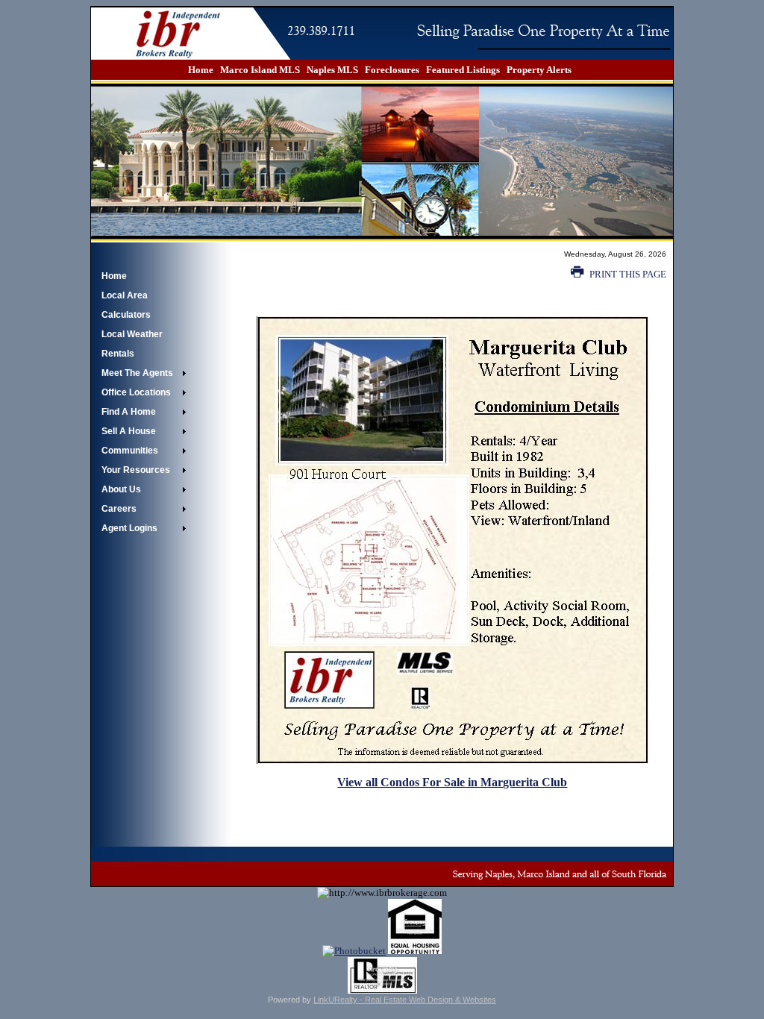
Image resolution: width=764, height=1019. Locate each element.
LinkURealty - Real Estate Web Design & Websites (404, 999)
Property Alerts (539, 69)
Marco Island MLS (260, 69)
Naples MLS (332, 69)
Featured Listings (463, 69)
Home (200, 69)
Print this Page (626, 274)
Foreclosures (392, 69)
